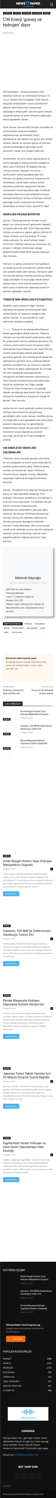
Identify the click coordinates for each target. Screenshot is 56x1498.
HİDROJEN (26, 13)
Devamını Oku (11, 894)
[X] (13, 41)
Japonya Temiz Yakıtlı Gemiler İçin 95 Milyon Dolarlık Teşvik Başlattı (27, 1075)
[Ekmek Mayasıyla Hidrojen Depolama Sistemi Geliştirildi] (10, 744)
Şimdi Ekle (17, 1339)
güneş (6, 628)
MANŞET (46, 13)
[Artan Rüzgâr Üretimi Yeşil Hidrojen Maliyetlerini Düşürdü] (10, 715)
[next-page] (9, 755)
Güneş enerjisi (18, 628)
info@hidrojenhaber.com (27, 1454)
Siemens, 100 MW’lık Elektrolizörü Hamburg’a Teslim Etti (26, 932)
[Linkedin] (20, 41)
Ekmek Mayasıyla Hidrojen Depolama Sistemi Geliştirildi (23, 1002)
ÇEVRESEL (7, 13)
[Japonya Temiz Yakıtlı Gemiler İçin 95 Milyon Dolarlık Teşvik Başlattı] (28, 1057)
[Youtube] (39, 1476)
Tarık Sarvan (16, 632)
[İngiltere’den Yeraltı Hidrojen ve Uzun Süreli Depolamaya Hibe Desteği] (28, 1127)
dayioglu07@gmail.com (19, 583)
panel (42, 628)
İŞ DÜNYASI (37, 13)
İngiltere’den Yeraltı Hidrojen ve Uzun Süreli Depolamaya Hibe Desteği (24, 1147)
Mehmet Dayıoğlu (28, 578)
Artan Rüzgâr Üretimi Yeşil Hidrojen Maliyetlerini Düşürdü (27, 863)
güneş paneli (32, 628)
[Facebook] (6, 41)
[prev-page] (5, 755)
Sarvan (6, 329)
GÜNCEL (17, 13)
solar (6, 632)
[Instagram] (24, 1476)
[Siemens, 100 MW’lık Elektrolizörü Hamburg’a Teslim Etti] (10, 730)
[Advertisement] (28, 790)
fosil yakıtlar (40, 624)
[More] (27, 41)
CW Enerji (28, 624)
